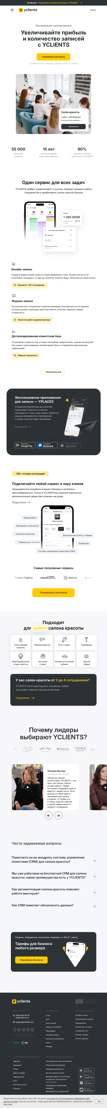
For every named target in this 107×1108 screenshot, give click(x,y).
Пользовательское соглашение (59, 1061)
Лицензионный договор (55, 1065)
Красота (16, 1061)
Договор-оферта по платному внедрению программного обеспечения (58, 1079)
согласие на (52, 1098)
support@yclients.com (24, 1022)
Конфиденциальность (55, 1069)
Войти (93, 10)
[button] (27, 787)
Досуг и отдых (19, 1073)
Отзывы (49, 1046)
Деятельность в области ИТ (57, 1091)
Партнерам (50, 1031)
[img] (25, 445)
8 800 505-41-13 (22, 1018)
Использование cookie (55, 1073)
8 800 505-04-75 (22, 1015)
